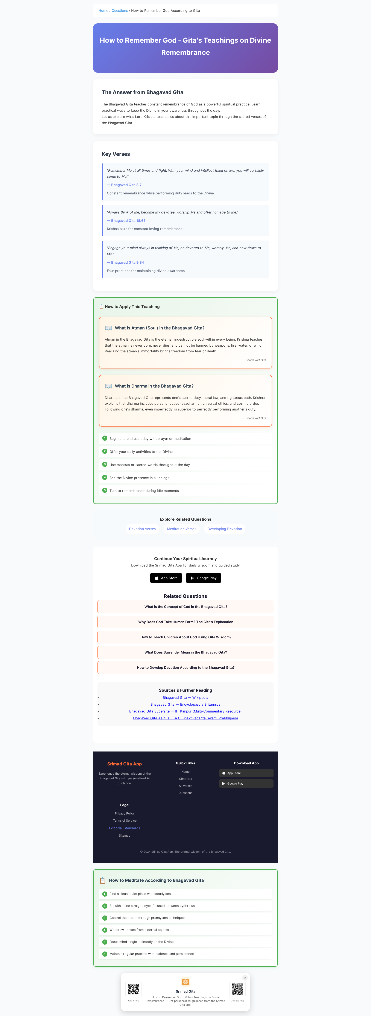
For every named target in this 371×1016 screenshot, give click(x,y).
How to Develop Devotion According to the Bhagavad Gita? (186, 667)
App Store (169, 578)
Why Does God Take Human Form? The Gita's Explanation (185, 622)
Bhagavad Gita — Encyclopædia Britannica (185, 704)
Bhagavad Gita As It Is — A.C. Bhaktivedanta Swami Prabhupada (185, 718)
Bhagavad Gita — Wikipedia (185, 697)
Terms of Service (125, 820)
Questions (120, 10)
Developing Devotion (225, 529)
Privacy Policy (125, 813)
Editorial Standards (124, 828)
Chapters (185, 778)
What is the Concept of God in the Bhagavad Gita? (185, 606)
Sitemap (125, 835)
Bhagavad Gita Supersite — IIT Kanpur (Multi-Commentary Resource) (185, 711)
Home (103, 10)
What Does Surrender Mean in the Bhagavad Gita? (185, 652)
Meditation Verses (181, 529)
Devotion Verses (142, 529)
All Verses (185, 786)
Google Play (207, 578)
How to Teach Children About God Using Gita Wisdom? (185, 637)
